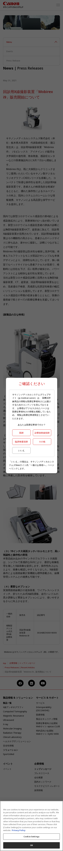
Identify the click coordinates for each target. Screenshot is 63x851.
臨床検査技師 (21, 441)
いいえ (21, 450)
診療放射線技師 (42, 432)
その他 (42, 441)
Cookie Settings (31, 836)
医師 (21, 432)
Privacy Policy (18, 830)
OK (31, 845)
